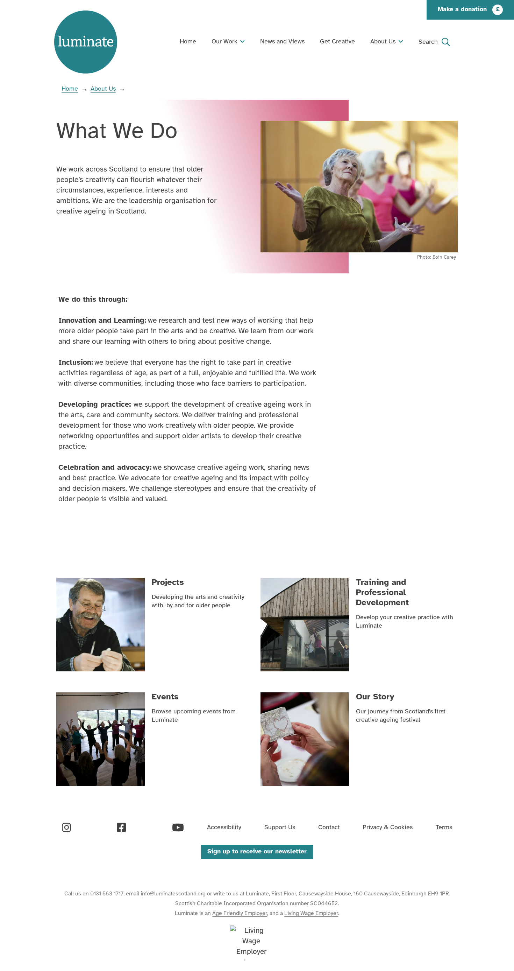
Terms (444, 827)
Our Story (375, 697)
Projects (168, 582)
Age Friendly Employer (239, 913)
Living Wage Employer (311, 913)
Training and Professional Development (382, 592)
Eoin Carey (444, 257)
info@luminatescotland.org (173, 894)
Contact (329, 827)
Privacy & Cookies (388, 827)
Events (165, 697)
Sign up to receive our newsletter (257, 851)
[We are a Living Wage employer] (251, 942)
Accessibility (224, 827)
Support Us (279, 827)
